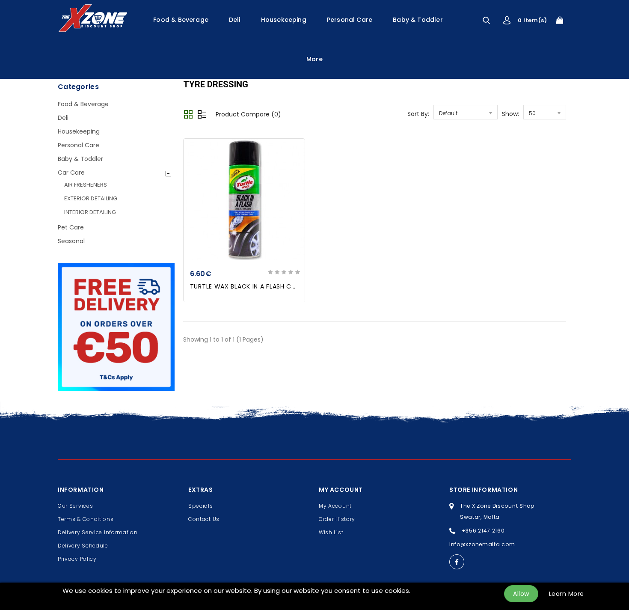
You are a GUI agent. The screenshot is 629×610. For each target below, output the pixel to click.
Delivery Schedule (83, 545)
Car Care (71, 172)
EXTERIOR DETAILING (90, 198)
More (314, 59)
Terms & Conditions (86, 519)
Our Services (75, 505)
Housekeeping (283, 19)
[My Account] (506, 20)
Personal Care (349, 19)
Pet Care (71, 227)
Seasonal (71, 241)
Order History (337, 519)
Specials (200, 505)
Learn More (566, 593)
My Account (335, 505)
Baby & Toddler (418, 19)
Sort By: (418, 114)
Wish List (331, 532)
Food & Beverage (180, 19)
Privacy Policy (77, 558)
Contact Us (204, 519)
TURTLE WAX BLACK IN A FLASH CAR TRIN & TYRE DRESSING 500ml (292, 286)
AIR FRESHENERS (85, 185)
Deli (234, 19)
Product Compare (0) (248, 114)
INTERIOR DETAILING (90, 212)
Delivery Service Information (98, 532)
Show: (510, 114)
